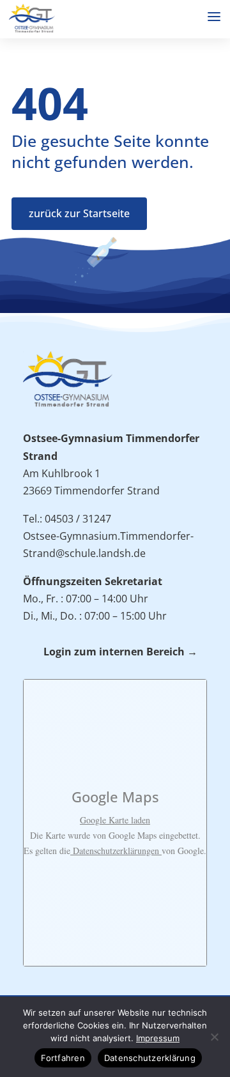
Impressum (158, 1038)
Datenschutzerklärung (149, 1058)
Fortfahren (63, 1058)
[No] (214, 1036)
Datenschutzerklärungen (116, 850)
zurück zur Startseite (79, 213)
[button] (214, 16)
